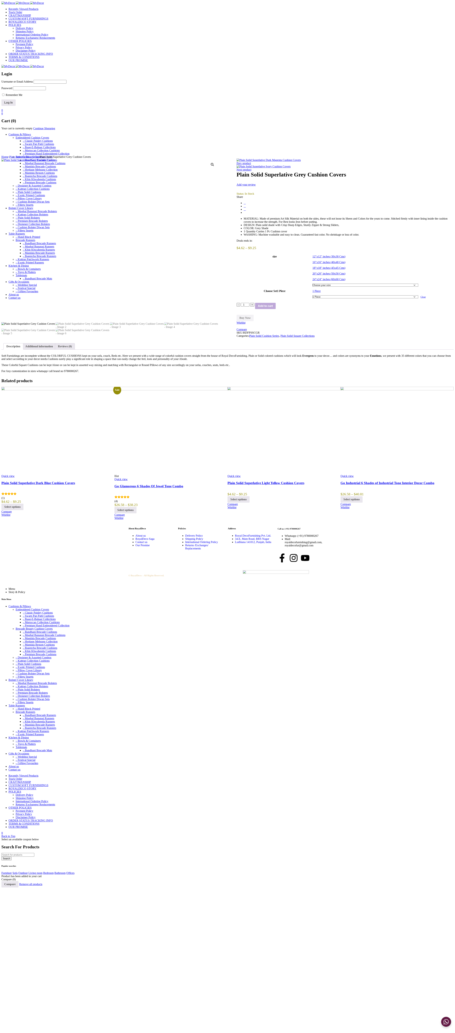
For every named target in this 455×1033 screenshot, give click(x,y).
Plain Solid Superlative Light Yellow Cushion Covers (266, 483)
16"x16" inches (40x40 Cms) (328, 262)
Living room (35, 872)
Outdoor (23, 872)
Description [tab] (13, 346)
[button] (212, 164)
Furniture (6, 872)
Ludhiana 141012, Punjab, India (253, 542)
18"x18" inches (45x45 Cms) (328, 267)
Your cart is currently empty (17, 128)
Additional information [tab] (39, 346)
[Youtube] (305, 558)
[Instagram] (293, 558)
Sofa (15, 872)
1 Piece (316, 290)
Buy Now (245, 317)
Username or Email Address (17, 81)
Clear (423, 297)
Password (6, 88)
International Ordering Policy (201, 542)
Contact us (141, 542)
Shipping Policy (194, 538)
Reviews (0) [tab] (65, 346)
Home (4, 156)
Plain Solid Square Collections (297, 335)
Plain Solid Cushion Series (24, 156)
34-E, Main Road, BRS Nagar (252, 538)
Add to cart (265, 305)
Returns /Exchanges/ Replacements (196, 547)
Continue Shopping (44, 128)
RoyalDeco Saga (144, 538)
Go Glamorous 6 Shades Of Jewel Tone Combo (148, 486)
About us (140, 535)
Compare (10, 884)
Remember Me (13, 94)
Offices (70, 872)
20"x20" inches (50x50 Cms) (328, 273)
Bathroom (60, 872)
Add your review (246, 184)
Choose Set (270, 290)
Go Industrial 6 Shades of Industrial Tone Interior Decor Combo (387, 483)
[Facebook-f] (282, 558)
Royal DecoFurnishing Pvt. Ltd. (253, 535)
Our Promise (142, 545)
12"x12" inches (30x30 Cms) (328, 256)
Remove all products (30, 884)
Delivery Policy (194, 535)
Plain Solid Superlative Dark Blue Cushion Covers (38, 483)
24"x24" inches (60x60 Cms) (328, 279)
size (274, 256)
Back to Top (8, 836)
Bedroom (48, 872)
